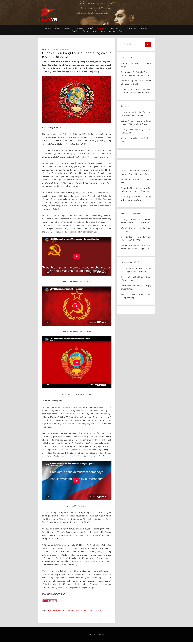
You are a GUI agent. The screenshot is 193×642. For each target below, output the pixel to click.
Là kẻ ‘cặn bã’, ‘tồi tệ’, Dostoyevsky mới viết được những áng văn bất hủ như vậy (136, 172)
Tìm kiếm (111, 31)
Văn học (125, 165)
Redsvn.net (102, 634)
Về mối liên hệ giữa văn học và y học (136, 181)
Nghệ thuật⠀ (102, 28)
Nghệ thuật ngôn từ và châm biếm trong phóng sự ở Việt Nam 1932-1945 (136, 190)
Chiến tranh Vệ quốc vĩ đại (58, 610)
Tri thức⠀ (80, 28)
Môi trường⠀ (116, 28)
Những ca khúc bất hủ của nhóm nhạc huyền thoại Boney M (136, 114)
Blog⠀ (95, 31)
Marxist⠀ (144, 28)
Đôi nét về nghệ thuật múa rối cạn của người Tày (136, 278)
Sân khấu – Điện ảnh (131, 262)
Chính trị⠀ (68, 28)
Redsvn (48, 28)
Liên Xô (86, 610)
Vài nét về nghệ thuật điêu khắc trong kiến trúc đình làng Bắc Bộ (136, 247)
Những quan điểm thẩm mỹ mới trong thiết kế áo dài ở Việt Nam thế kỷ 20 (136, 221)
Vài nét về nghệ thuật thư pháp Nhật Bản (136, 230)
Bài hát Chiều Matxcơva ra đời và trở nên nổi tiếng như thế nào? (136, 122)
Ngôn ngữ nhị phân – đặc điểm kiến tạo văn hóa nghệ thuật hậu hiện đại (136, 91)
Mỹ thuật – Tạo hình (131, 214)
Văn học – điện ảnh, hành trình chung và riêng (136, 296)
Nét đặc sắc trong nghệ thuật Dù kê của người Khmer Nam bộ (136, 270)
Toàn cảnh (126, 57)
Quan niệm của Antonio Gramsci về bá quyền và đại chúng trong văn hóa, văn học (136, 74)
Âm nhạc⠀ (56, 49)
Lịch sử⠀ (90, 28)
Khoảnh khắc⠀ (131, 28)
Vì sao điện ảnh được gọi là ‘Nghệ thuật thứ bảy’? (136, 287)
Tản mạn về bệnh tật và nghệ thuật (136, 65)
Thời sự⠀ (57, 28)
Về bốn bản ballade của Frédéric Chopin (136, 140)
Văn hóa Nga (76, 610)
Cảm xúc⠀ (86, 31)
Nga (91, 610)
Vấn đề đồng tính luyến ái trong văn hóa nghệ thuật (136, 82)
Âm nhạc (98, 610)
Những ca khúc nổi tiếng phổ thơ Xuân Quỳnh (136, 131)
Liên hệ (120, 31)
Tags (103, 31)
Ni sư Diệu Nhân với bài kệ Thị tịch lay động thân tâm (136, 198)
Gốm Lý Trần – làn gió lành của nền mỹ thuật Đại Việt (136, 238)
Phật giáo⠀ (74, 31)
